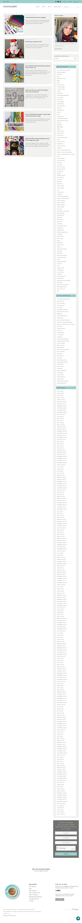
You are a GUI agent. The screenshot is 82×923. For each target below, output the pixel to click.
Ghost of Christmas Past (63, 150)
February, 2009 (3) (61, 793)
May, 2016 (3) (60, 614)
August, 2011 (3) (61, 729)
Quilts (58, 240)
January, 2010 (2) (61, 769)
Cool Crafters (61, 105)
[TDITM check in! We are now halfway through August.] (22, 877)
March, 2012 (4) (61, 715)
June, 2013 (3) (60, 685)
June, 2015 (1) (60, 635)
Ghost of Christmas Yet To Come (66, 154)
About (64, 1)
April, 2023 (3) (60, 473)
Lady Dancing (60, 332)
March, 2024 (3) (61, 450)
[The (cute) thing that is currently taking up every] (72, 877)
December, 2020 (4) (62, 521)
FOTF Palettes (61, 141)
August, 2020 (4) (61, 527)
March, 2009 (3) (61, 790)
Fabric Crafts (60, 131)
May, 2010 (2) (60, 761)
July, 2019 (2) (60, 553)
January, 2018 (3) (61, 574)
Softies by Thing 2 (62, 257)
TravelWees (60, 270)
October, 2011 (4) (61, 725)
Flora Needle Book (62, 137)
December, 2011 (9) (61, 721)
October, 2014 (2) (61, 652)
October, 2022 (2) (61, 485)
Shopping (59, 251)
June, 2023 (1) (60, 469)
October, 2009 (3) (61, 776)
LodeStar (59, 194)
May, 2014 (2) (60, 662)
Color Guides (60, 101)
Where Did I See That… (62, 56)
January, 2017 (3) (61, 597)
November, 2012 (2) (62, 698)
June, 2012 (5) (60, 708)
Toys (58, 265)
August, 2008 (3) (61, 803)
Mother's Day (60, 215)
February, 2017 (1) (61, 595)
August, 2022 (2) (61, 490)
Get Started (32, 886)
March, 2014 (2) (61, 666)
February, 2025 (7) (61, 426)
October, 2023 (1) (61, 460)
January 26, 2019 (29, 15)
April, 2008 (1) (60, 811)
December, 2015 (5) (61, 622)
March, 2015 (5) (61, 641)
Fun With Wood (61, 145)
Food (58, 139)
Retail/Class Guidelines (35, 896)
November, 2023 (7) (62, 458)
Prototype (60, 238)
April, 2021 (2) (60, 515)
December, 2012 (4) (61, 696)
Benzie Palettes (61, 78)
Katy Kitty (60, 179)
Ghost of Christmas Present (64, 152)
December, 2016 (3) (61, 599)
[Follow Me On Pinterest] (61, 1)
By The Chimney (61, 303)
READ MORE (58, 48)
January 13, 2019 (29, 112)
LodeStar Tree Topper (63, 198)
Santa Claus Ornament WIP (33, 41)
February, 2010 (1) (61, 767)
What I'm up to (61, 288)
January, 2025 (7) (61, 429)
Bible (58, 80)
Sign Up (60, 899)
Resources (60, 242)
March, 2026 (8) (61, 399)
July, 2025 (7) (60, 416)
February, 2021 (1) (61, 519)
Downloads (60, 116)
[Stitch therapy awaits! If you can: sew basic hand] (35, 877)
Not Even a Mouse (61, 225)
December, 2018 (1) (61, 561)
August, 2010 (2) (61, 755)
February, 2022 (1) (61, 498)
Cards (58, 91)
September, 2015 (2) (62, 628)
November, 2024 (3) (62, 433)
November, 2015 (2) (61, 624)
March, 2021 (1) (60, 517)
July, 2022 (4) (60, 492)
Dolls (58, 114)
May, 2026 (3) (60, 395)
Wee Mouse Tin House (62, 284)
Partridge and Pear (62, 232)
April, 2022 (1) (60, 494)
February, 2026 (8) (61, 401)
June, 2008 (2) (60, 807)
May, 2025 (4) (60, 420)
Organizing (60, 227)
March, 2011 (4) (61, 740)
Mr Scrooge (60, 219)
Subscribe (76, 1)
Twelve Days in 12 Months (64, 280)
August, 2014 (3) (61, 656)
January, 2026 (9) (61, 403)
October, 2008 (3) (61, 799)
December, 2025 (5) (61, 405)
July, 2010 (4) (60, 757)
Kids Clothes (60, 185)
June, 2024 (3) (60, 443)
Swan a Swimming (61, 261)
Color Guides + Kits (34, 892)
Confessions (60, 103)
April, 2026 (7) (60, 397)
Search (76, 58)
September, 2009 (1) (62, 778)
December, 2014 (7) (61, 647)
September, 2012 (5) (62, 702)
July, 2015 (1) (60, 633)
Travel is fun (60, 267)
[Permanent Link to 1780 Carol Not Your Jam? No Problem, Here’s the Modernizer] (14, 106)
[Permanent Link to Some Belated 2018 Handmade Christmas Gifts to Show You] (14, 82)
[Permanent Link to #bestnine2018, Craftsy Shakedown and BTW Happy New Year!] (14, 155)
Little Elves (60, 192)
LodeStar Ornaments (62, 196)
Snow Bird (60, 253)
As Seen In (59, 74)
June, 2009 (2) (60, 784)
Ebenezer (59, 124)
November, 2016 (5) (61, 601)
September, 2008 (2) (62, 801)
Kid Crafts (60, 183)
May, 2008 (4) (60, 809)
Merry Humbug (61, 204)
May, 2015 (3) (60, 637)
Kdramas (59, 181)
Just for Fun (60, 177)
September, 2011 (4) (62, 727)
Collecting (60, 97)
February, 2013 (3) (61, 692)
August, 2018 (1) (61, 565)
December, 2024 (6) (62, 431)
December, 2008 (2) (62, 795)
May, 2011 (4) (60, 736)
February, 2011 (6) (61, 742)
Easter (59, 122)
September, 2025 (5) (62, 412)
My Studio (59, 223)
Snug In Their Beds (62, 255)
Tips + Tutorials (33, 894)
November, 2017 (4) (62, 578)
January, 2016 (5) (61, 620)
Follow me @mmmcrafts (41, 870)
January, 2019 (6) (61, 559)
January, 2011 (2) (61, 744)
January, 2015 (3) (61, 645)
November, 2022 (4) (62, 483)
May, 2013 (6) (60, 687)
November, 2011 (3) (61, 723)
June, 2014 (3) (60, 660)
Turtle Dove (60, 272)
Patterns (59, 234)
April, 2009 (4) (60, 788)
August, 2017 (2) (61, 584)
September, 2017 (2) (62, 582)
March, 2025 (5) (61, 424)
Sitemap (5, 915)
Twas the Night (61, 276)
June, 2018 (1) (60, 567)
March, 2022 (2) (61, 496)
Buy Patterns (33, 890)
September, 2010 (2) (62, 753)
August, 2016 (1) (61, 607)
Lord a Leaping (61, 200)
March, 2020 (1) (61, 536)
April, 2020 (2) (60, 534)
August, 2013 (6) (61, 681)
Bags (58, 76)
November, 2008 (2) (62, 797)
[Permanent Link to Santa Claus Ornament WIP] (14, 58)
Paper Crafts (60, 230)
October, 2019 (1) (61, 546)
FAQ (30, 888)
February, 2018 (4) (61, 572)
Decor (58, 112)
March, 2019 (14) (61, 557)
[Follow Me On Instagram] (56, 1)
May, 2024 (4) (60, 445)
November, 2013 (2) (62, 675)
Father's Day (60, 133)
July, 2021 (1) (60, 511)
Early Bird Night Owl (62, 120)
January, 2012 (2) (61, 719)
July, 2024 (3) (60, 441)
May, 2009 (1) (60, 786)
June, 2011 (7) (60, 734)
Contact (70, 1)
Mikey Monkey (60, 206)
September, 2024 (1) (62, 437)
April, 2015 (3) (60, 639)
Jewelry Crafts (61, 175)
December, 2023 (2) (62, 456)
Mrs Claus (59, 221)
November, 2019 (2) (62, 544)
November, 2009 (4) (62, 774)
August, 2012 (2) (61, 704)
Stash (58, 259)
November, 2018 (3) (62, 563)
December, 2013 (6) (61, 673)
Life (58, 190)
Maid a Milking (61, 202)
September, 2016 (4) (62, 605)
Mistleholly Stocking (63, 211)
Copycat (59, 108)
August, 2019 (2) (61, 551)
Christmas (60, 93)
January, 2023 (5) (61, 479)
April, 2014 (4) (60, 664)
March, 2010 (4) (61, 765)
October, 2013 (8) (61, 677)
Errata (59, 129)
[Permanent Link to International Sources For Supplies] (14, 33)
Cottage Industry (34, 898)
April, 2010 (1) (60, 763)
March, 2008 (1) (61, 814)
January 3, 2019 (29, 136)
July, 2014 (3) (60, 658)
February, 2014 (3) (61, 668)
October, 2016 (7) (61, 603)
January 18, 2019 (29, 63)
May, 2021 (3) (60, 513)
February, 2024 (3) (61, 452)
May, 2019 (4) (60, 555)
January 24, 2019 (29, 39)
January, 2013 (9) (61, 694)
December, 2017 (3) (61, 576)
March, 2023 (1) (61, 475)
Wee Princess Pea (61, 286)
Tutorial (59, 274)
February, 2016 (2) (61, 618)
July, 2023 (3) (60, 466)
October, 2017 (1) (61, 580)
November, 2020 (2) (62, 523)
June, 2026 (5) (60, 393)
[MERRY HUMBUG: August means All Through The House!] (47, 877)
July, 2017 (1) (60, 586)
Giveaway (59, 162)
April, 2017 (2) (60, 591)
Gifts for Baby (61, 158)
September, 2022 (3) (62, 487)
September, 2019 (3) (62, 548)
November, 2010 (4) (62, 748)
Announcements (61, 72)
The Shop (59, 263)
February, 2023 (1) (61, 477)
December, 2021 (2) (61, 502)
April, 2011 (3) (60, 738)
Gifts (58, 156)
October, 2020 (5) (61, 525)
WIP (58, 291)
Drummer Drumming (62, 118)
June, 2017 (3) (60, 588)
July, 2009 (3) (60, 782)
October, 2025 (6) (61, 410)
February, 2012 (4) (61, 717)
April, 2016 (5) (60, 616)
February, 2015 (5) (61, 643)
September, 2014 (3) (62, 654)
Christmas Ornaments (63, 95)
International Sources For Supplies (35, 17)
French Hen (60, 143)
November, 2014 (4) (62, 649)
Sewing (59, 246)
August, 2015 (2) (61, 631)
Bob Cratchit (60, 84)
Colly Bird (60, 99)
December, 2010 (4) (61, 746)
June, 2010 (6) (60, 759)
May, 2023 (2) (60, 471)
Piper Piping (60, 236)
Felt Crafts (60, 135)
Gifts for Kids (61, 160)
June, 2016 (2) (60, 612)
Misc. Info (59, 209)
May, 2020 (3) (60, 532)
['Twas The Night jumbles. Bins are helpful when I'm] (9, 877)
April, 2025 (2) (60, 422)
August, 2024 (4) (61, 439)
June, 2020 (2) (60, 530)
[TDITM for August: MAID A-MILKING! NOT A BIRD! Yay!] (60, 877)
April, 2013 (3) (60, 689)
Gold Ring (59, 164)
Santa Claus (60, 244)
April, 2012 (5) (60, 713)
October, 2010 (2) (61, 750)
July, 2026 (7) (60, 391)
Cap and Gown (61, 89)
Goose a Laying (61, 166)
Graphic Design (61, 169)
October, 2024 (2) (61, 435)
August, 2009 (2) (61, 780)
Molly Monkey (61, 213)
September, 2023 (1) (62, 462)
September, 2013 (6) (62, 679)
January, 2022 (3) (61, 500)
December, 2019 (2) (61, 542)
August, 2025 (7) (61, 414)
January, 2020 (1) (61, 540)
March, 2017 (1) (60, 593)
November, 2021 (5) (61, 504)
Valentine (59, 282)
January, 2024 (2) (61, 454)
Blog (58, 82)
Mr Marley (60, 217)
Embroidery (60, 126)
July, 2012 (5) (60, 706)
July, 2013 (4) (60, 683)
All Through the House (63, 70)
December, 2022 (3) (62, 481)
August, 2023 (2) (61, 464)
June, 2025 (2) (60, 418)
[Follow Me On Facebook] (58, 1)
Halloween (60, 171)
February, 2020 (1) (61, 538)
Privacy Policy (12, 915)
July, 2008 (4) (60, 805)
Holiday (59, 173)
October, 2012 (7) (61, 700)
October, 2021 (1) (61, 506)
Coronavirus (60, 110)
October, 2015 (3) (61, 626)
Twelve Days (60, 278)
